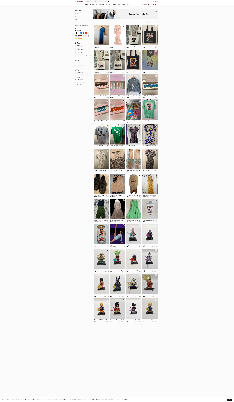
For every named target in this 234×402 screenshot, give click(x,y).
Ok (229, 399)
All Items (78, 62)
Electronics (101, 4)
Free (78, 63)
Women (86, 4)
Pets (106, 4)
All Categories (78, 12)
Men (90, 4)
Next (156, 324)
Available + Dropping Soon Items (83, 81)
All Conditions (80, 70)
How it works (144, 4)
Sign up (156, 1)
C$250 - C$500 (80, 51)
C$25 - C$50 (79, 46)
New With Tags (80, 72)
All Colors (79, 30)
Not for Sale (79, 86)
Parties (123, 4)
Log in (152, 1)
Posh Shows (128, 4)
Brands (119, 4)
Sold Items (79, 84)
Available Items (80, 79)
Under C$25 (79, 45)
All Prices (79, 43)
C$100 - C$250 (80, 49)
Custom (80, 8)
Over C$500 (79, 52)
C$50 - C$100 (80, 48)
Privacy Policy (125, 399)
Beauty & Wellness (112, 4)
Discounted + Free (80, 65)
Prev (138, 324)
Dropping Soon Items (81, 82)
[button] (88, 1)
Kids (93, 4)
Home (97, 4)
